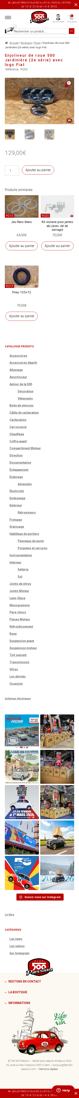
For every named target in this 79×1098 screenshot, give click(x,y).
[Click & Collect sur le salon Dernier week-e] (57, 837)
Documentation (20, 462)
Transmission (19, 662)
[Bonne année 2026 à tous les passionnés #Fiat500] (57, 873)
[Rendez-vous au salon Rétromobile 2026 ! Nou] (22, 873)
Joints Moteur (19, 591)
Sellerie (23, 569)
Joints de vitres (20, 583)
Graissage (16, 526)
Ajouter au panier (38, 170)
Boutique (26, 42)
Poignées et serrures (32, 548)
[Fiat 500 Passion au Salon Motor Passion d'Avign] (22, 731)
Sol (20, 576)
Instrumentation (20, 555)
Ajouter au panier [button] (21, 246)
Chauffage (16, 434)
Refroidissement (21, 626)
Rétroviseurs (27, 512)
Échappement (18, 469)
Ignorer (75, 4)
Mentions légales (48, 1069)
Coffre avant (18, 441)
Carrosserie (18, 427)
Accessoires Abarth (23, 362)
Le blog (9, 914)
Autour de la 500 (20, 384)
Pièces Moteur (19, 619)
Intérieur (15, 562)
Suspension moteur (23, 648)
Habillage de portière (24, 534)
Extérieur (15, 505)
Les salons (17, 946)
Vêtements (25, 398)
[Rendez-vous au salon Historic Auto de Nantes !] (22, 802)
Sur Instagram (19, 953)
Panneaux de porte (31, 541)
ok (71, 31)
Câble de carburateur (24, 412)
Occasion (16, 683)
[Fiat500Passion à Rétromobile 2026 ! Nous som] (22, 837)
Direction (16, 455)
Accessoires (18, 355)
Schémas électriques (18, 698)
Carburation (17, 419)
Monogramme (19, 605)
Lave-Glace (17, 598)
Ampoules (25, 484)
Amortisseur (18, 377)
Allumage (16, 370)
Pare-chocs (17, 612)
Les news (15, 939)
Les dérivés (17, 676)
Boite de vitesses (21, 405)
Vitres (13, 669)
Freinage (15, 519)
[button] (67, 84)
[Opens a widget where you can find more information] (63, 1090)
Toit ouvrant (18, 655)
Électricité (16, 491)
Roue (37, 42)
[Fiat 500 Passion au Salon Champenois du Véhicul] (57, 731)
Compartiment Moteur (25, 448)
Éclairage (16, 477)
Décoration (25, 391)
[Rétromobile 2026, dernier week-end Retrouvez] (57, 802)
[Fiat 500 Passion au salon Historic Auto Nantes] (57, 767)
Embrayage (17, 498)
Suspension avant (21, 641)
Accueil (14, 42)
